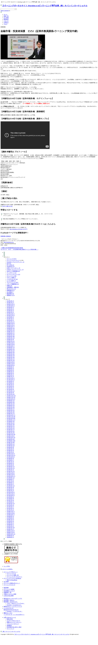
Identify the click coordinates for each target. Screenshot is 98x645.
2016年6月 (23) (11, 405)
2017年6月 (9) (10, 386)
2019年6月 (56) (11, 352)
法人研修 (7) (10, 292)
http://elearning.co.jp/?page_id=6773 (18, 229)
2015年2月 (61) (11, 431)
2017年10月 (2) (11, 379)
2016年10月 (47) (11, 399)
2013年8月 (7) (10, 460)
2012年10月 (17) (11, 476)
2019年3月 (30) (11, 357)
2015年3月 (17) (11, 429)
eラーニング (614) (11, 258)
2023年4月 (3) (10, 301)
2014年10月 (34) (11, 437)
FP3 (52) (9, 263)
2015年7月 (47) (11, 423)
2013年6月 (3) (10, 463)
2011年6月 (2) (10, 501)
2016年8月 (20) (11, 402)
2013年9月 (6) (10, 458)
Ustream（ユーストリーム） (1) (15, 269)
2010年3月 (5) (10, 526)
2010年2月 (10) (11, 527)
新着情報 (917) (11, 290)
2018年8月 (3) (10, 368)
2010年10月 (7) (11, 514)
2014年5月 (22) (11, 445)
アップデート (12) (11, 272)
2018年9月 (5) (10, 367)
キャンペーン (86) (11, 276)
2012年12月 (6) (11, 473)
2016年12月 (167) (11, 395)
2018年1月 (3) (10, 376)
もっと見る (7, 566)
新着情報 (3, 236)
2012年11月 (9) (11, 474)
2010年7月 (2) (10, 519)
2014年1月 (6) (10, 452)
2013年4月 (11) (11, 466)
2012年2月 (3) (10, 489)
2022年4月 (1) (10, 307)
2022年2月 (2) (10, 310)
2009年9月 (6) (10, 535)
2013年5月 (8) (10, 465)
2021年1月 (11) (11, 321)
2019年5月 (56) (11, 354)
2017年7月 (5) (10, 384)
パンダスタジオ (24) (12, 279)
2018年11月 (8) (11, 363)
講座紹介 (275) (11, 295)
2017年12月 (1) (11, 378)
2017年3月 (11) (11, 391)
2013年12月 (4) (11, 453)
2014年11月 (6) (11, 436)
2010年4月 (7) (10, 524)
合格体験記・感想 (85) (13, 287)
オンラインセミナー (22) (13, 274)
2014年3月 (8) (10, 448)
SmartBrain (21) (11, 266)
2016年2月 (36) (11, 411)
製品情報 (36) (10, 293)
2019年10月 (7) (11, 346)
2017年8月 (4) (10, 383)
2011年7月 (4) (10, 500)
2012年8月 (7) (10, 479)
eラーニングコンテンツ (13, 260)
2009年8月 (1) (10, 537)
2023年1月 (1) (10, 302)
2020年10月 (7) (11, 326)
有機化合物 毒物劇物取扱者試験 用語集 (12, 247)
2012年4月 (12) (11, 485)
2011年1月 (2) (10, 510)
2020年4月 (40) (11, 336)
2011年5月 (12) (11, 503)
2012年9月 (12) (11, 477)
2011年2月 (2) (10, 508)
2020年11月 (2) (11, 325)
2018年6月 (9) (10, 370)
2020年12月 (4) (11, 323)
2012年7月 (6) (10, 481)
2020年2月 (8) (10, 339)
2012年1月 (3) (10, 490)
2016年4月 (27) (11, 408)
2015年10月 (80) (11, 418)
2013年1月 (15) (11, 471)
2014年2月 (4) (10, 450)
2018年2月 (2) (10, 375)
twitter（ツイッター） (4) (13, 268)
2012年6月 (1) (10, 482)
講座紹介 (8, 236)
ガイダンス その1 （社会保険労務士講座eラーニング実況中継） (19, 249)
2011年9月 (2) (10, 497)
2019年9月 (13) (11, 347)
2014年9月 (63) (11, 439)
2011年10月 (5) (11, 495)
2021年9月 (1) (10, 317)
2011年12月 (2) (11, 492)
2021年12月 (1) (11, 313)
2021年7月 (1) (10, 318)
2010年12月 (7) (11, 511)
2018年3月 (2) (10, 373)
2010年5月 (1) (10, 522)
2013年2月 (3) (10, 469)
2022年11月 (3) (11, 304)
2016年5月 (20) (11, 407)
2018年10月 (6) (11, 365)
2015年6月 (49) (11, 424)
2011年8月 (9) (10, 498)
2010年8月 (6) (10, 518)
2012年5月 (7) (10, 484)
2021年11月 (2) (11, 315)
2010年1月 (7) (10, 529)
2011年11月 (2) (11, 493)
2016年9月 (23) (11, 400)
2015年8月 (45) (11, 421)
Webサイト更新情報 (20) (13, 271)
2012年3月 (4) (10, 487)
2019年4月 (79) (11, 355)
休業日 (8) (9, 285)
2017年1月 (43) (11, 394)
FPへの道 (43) (10, 265)
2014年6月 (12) (11, 444)
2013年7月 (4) (10, 461)
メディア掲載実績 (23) (13, 284)
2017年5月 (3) (10, 387)
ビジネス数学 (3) (11, 280)
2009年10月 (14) (11, 534)
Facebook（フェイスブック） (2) (15, 262)
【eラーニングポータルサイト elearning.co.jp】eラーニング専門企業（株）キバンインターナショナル (41, 634)
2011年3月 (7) (10, 506)
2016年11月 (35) (11, 397)
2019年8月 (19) (11, 349)
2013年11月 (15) (11, 455)
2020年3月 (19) (11, 338)
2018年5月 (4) (10, 371)
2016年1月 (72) (11, 413)
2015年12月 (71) (11, 415)
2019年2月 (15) (11, 358)
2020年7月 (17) (11, 331)
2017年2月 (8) (10, 392)
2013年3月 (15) (11, 468)
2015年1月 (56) (11, 432)
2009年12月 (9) (11, 530)
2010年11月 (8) (11, 513)
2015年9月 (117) (11, 420)
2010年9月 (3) (10, 516)
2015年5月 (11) (11, 426)
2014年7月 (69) (11, 442)
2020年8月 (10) (11, 330)
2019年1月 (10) (11, 360)
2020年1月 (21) (11, 341)
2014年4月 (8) (10, 447)
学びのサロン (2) (11, 289)
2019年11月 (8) (11, 344)
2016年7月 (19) (11, 403)
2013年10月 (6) (11, 457)
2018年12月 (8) (11, 362)
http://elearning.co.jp (9, 242)
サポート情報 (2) (11, 277)
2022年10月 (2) (11, 305)
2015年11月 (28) (11, 416)
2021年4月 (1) (10, 320)
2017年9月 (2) (10, 381)
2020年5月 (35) (11, 334)
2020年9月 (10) (11, 328)
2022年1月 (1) (10, 312)
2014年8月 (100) (11, 440)
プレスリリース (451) (12, 282)
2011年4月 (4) (10, 505)
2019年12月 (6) (11, 342)
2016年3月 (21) (11, 410)
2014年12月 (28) (11, 434)
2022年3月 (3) (10, 309)
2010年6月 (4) (10, 521)
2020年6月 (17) (11, 333)
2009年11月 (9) (11, 532)
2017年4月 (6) (10, 389)
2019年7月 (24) (11, 350)
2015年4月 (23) (11, 428)
